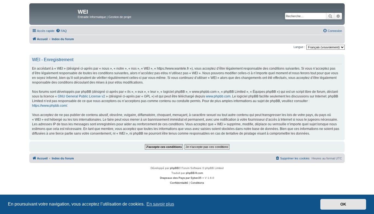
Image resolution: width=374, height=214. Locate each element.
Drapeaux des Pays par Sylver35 (181, 177)
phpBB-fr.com (194, 172)
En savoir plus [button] (160, 204)
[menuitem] (61, 31)
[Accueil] (54, 13)
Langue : (299, 47)
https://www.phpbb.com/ (49, 106)
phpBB (174, 168)
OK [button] (343, 204)
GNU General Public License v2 (81, 96)
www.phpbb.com (218, 96)
